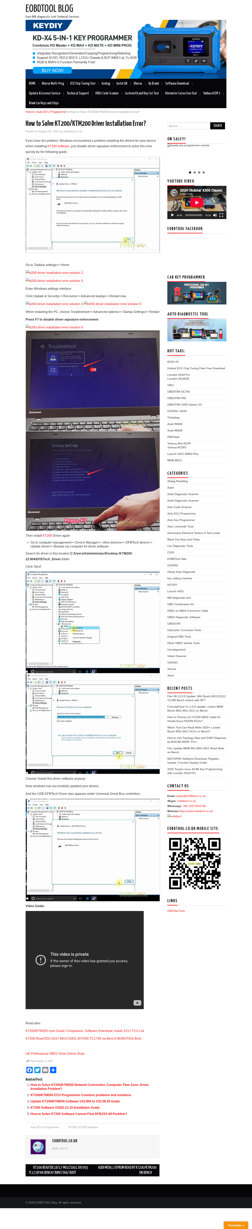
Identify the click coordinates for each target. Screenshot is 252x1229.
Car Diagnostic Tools (180, 545)
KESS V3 (173, 361)
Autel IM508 (174, 430)
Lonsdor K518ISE (178, 378)
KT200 (47, 535)
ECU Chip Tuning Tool (82, 83)
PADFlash (173, 437)
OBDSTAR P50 (176, 398)
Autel (170, 487)
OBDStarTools (176, 910)
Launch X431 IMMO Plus (182, 453)
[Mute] (215, 215)
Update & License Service (44, 93)
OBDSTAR (173, 623)
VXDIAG (172, 662)
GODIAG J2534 (177, 411)
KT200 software (58, 146)
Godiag (106, 83)
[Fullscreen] (221, 215)
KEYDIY (172, 584)
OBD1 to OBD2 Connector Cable (187, 610)
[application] (196, 202)
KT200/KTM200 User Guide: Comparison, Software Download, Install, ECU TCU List (85, 1031)
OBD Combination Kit (180, 604)
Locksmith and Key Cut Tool (142, 93)
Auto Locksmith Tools (180, 526)
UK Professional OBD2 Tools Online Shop (55, 1053)
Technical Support (78, 93)
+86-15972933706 (194, 806)
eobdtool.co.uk (73, 131)
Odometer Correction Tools (184, 630)
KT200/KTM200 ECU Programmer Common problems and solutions (81, 1095)
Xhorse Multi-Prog (53, 83)
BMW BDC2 (174, 460)
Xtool (170, 675)
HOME (32, 83)
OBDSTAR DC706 (178, 391)
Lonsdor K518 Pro (178, 374)
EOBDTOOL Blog (49, 9)
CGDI (170, 552)
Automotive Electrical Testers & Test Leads (193, 533)
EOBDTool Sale (176, 558)
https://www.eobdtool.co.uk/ (196, 811)
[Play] (172, 215)
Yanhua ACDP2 (176, 447)
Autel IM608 (174, 424)
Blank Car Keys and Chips (44, 103)
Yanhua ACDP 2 (211, 93)
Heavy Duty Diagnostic (181, 571)
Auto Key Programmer (181, 520)
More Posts (60, 1148)
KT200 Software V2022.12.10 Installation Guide (65, 1107)
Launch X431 (175, 591)
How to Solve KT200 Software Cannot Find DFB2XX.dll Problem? (79, 1114)
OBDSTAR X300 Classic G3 (184, 404)
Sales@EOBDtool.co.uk (191, 796)
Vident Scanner (176, 656)
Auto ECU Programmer (52, 111)
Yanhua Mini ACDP (179, 443)
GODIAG (172, 565)
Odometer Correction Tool (181, 93)
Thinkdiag (173, 417)
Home (29, 111)
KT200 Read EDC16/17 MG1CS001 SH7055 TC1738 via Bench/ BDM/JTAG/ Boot (83, 1038)
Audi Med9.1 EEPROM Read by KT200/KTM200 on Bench (127, 1170)
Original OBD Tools (179, 636)
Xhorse (138, 83)
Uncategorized (176, 649)
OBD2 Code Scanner (107, 93)
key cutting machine (179, 578)
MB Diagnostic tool (179, 597)
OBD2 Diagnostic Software (183, 617)
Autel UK (121, 83)
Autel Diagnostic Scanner (183, 494)
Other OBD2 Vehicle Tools (183, 643)
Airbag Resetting (177, 481)
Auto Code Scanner (179, 507)
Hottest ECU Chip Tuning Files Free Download (196, 368)
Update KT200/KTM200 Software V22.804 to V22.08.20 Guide (75, 1101)
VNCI (170, 385)
